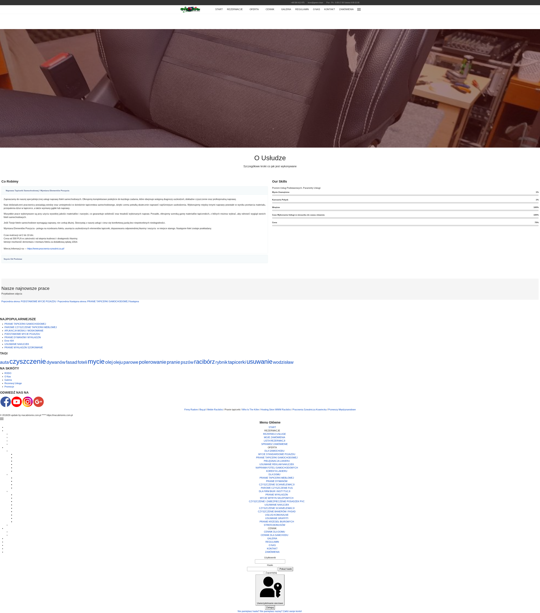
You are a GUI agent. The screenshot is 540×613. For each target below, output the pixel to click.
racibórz (204, 361)
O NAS (316, 9)
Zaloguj (270, 607)
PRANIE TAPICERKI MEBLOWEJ (277, 478)
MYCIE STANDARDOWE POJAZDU (276, 454)
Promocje (9, 386)
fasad (71, 362)
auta (4, 362)
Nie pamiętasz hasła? (249, 611)
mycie (96, 361)
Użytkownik (270, 557)
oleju (118, 362)
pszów (187, 362)
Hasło (270, 565)
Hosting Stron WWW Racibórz (276, 409)
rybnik (221, 362)
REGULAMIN (302, 9)
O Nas (7, 376)
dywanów (56, 362)
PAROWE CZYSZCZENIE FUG (277, 488)
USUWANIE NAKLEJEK (277, 505)
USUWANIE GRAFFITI (276, 518)
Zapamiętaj (271, 573)
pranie (173, 362)
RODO (7, 373)
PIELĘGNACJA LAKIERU (277, 461)
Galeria (8, 380)
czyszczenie (27, 361)
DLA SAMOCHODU (274, 451)
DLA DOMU (274, 474)
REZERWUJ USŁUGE (274, 434)
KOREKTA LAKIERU (276, 471)
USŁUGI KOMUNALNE (277, 515)
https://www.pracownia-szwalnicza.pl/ (45, 248)
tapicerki (237, 362)
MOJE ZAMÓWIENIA (274, 437)
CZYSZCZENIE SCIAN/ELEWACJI (276, 484)
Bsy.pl (203, 409)
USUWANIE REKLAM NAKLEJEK (276, 464)
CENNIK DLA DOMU (274, 532)
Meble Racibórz (215, 409)
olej (109, 362)
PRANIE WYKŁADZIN (277, 494)
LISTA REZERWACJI (274, 441)
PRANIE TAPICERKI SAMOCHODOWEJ (277, 457)
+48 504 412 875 (297, 3)
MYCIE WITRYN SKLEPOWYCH (276, 498)
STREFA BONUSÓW (274, 525)
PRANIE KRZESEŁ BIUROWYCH (277, 521)
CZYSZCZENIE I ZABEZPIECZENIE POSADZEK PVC (277, 501)
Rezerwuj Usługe (13, 383)
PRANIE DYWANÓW (276, 481)
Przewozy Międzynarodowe (342, 409)
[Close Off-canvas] (2, 419)
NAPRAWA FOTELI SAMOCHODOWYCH (277, 468)
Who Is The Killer (250, 409)
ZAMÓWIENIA (346, 9)
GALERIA (286, 9)
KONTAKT (329, 9)
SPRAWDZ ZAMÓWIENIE (274, 444)
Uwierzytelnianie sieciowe (270, 603)
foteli (82, 362)
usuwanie (259, 361)
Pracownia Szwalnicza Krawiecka (310, 409)
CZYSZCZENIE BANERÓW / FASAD (277, 511)
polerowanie (152, 362)
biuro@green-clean (315, 3)
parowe (130, 362)
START (219, 9)
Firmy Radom (191, 409)
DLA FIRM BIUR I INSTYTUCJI (274, 491)
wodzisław (283, 362)
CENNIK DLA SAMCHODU (274, 535)
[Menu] (359, 9)
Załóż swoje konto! (292, 611)
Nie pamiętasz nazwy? (271, 611)
